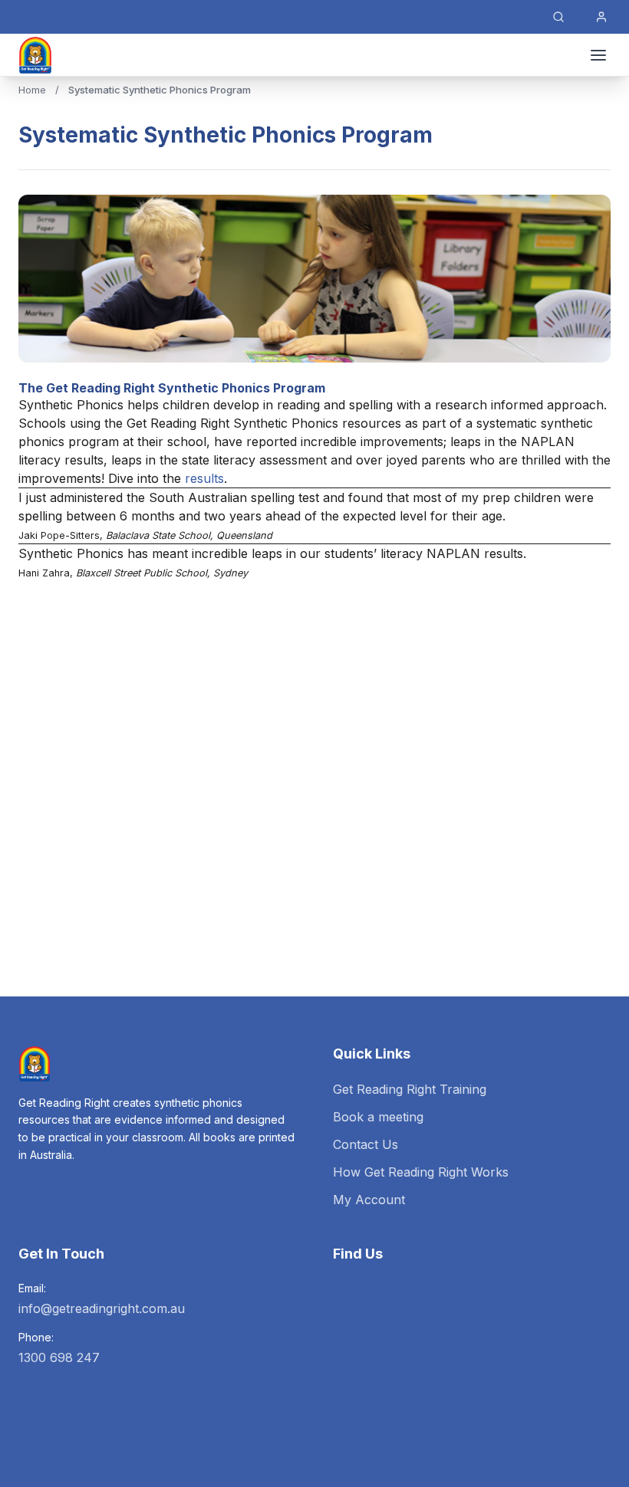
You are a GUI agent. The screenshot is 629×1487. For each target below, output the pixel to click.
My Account (369, 1199)
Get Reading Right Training (409, 1089)
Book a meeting (378, 1116)
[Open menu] (598, 55)
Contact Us (365, 1144)
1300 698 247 (59, 1357)
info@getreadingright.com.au (101, 1308)
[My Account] (601, 17)
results (204, 478)
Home (32, 90)
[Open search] (558, 17)
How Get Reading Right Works (421, 1172)
